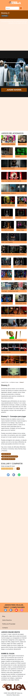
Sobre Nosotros (7, 620)
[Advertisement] (14, 35)
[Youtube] (16, 610)
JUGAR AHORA (14, 90)
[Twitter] (8, 474)
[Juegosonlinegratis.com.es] (15, 2)
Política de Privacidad (8, 624)
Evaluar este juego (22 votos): (8, 466)
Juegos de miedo (6, 453)
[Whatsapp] (19, 474)
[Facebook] (13, 474)
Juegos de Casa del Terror (8, 458)
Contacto (5, 627)
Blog (3, 616)
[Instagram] (21, 610)
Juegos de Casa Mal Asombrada (9, 456)
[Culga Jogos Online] (14, 686)
